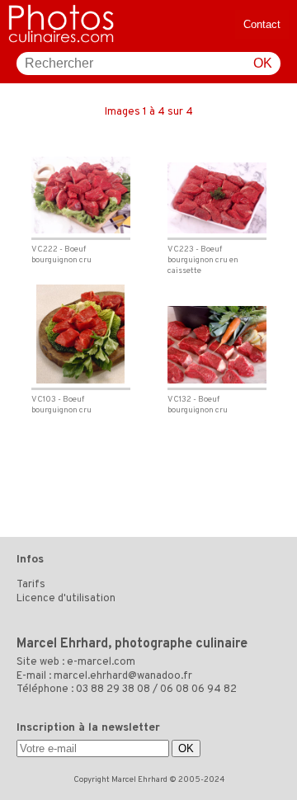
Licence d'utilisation (66, 598)
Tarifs (30, 584)
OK (262, 63)
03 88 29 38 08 (113, 689)
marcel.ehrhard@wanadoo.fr (123, 676)
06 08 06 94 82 (198, 689)
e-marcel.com (101, 662)
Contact (261, 24)
